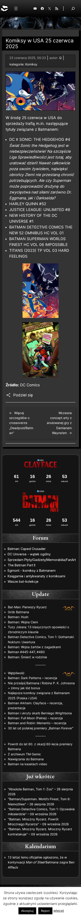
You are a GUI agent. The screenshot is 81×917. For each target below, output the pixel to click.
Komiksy (31, 64)
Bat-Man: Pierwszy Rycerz (27, 607)
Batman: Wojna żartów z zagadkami (34, 647)
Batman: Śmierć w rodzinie (27, 657)
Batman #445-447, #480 (26, 652)
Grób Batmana (18, 612)
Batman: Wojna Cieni (23, 622)
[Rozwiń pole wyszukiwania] (73, 8)
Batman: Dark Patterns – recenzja (32, 678)
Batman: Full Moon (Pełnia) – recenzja (35, 718)
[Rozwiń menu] (16, 8)
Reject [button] (45, 911)
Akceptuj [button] (27, 911)
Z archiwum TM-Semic (24, 754)
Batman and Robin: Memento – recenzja (37, 723)
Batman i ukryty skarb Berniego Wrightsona (40, 713)
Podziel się (23, 395)
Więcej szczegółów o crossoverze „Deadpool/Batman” (21, 423)
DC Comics (30, 385)
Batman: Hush (18, 617)
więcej (58, 910)
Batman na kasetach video (27, 764)
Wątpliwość (16, 673)
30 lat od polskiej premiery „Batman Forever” (40, 728)
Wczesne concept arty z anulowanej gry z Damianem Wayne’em (59, 423)
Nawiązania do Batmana (26, 759)
